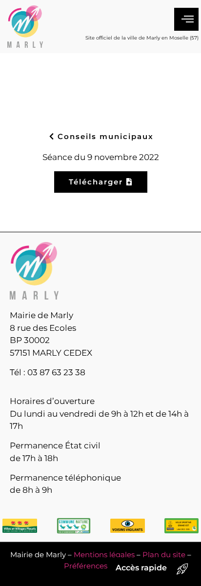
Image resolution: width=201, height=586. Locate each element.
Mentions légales (104, 554)
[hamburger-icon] (186, 19)
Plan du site (163, 554)
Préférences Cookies (101, 565)
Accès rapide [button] (141, 567)
